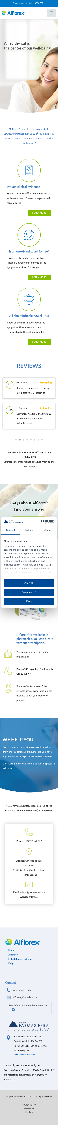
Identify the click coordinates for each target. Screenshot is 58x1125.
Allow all (29, 583)
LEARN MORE (39, 213)
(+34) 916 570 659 (35, 3)
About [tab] (47, 530)
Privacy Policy (29, 1105)
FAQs (11, 963)
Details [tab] (29, 530)
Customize (27, 592)
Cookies (29, 1112)
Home (11, 950)
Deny (29, 601)
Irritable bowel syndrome (20, 959)
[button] (16, 439)
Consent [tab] (10, 530)
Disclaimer (29, 1109)
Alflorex (12, 955)
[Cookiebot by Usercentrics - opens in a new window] (41, 521)
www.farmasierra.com (24, 1055)
